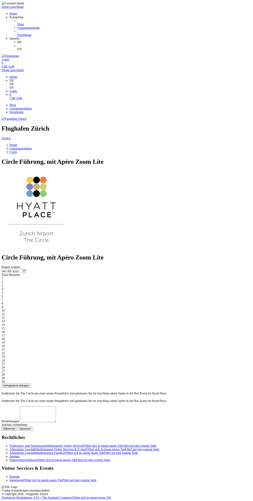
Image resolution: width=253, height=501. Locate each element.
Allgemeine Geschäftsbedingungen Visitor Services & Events (84, 449)
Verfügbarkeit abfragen (16, 385)
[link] (134, 42)
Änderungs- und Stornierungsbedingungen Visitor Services (82, 445)
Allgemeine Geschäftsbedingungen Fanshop (73, 453)
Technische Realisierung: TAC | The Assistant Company (56, 497)
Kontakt (14, 476)
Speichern (25, 428)
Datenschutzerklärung (59, 460)
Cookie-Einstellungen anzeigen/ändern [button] (26, 490)
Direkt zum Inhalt (13, 7)
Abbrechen (9, 428)
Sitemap (14, 456)
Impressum (52, 480)
